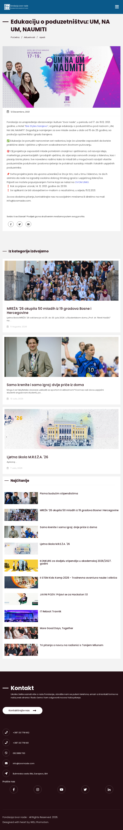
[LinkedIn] (109, 789)
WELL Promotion (39, 822)
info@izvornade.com (23, 763)
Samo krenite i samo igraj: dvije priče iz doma (45, 384)
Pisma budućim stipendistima (59, 493)
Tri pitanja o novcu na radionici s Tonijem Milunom (71, 645)
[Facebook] (14, 789)
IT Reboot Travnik (50, 611)
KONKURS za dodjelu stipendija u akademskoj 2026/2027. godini (75, 562)
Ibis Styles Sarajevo (36, 126)
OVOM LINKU (82, 182)
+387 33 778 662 (21, 732)
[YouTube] (61, 789)
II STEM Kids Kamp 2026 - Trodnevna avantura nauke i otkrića (78, 577)
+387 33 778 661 (21, 742)
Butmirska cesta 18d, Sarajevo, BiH (30, 773)
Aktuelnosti (29, 37)
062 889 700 (19, 753)
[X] (85, 789)
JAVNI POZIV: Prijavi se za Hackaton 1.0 (64, 594)
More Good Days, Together (56, 628)
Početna (15, 37)
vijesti (42, 37)
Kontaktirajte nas (19, 710)
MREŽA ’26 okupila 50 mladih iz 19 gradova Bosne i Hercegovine (49, 310)
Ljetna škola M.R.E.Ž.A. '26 (27, 457)
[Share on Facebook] (11, 224)
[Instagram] (38, 789)
